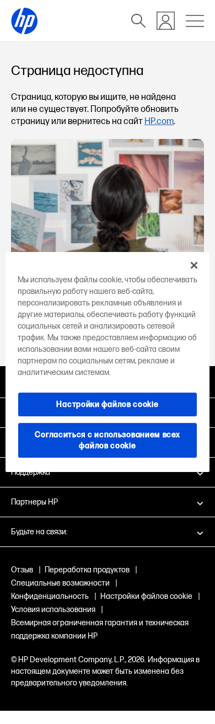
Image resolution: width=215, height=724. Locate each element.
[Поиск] (138, 21)
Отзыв (22, 570)
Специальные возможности (60, 583)
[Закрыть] (194, 265)
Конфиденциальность (50, 596)
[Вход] (166, 21)
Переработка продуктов (87, 570)
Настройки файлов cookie (146, 596)
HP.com (159, 121)
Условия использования (53, 609)
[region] (108, 362)
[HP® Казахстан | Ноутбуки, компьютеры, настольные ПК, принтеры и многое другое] (24, 21)
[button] (107, 502)
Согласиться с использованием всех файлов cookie (107, 440)
